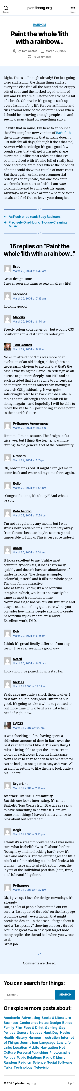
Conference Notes (34, 1023)
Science (39, 1062)
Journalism (29, 1042)
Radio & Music (54, 1057)
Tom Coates (29, 51)
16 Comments (42, 57)
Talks (8, 1067)
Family (9, 1028)
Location (20, 1047)
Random (39, 24)
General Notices (29, 1033)
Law (60, 1042)
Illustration (51, 1037)
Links (8, 1047)
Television (42, 1067)
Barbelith (63, 133)
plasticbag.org (39, 8)
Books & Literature (56, 1018)
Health (9, 1037)
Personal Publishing (32, 1052)
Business (11, 1023)
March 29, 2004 (56, 51)
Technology (23, 1067)
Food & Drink (34, 1028)
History (21, 1037)
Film (19, 1028)
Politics (9, 1057)
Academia (12, 1018)
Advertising (30, 1018)
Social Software (59, 1062)
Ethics (67, 1023)
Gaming (51, 1028)
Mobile (33, 1047)
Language (47, 1042)
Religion (24, 1062)
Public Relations (29, 1057)
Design (55, 1023)
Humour (34, 1037)
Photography (59, 1052)
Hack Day (51, 1033)
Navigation (49, 1047)
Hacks (65, 1033)
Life (68, 1042)
